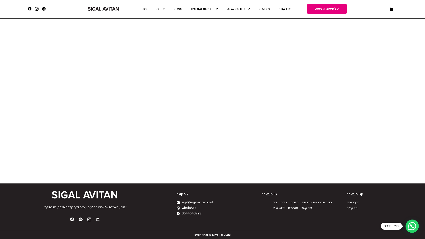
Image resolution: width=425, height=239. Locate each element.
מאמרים (264, 9)
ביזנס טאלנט (236, 9)
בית (145, 9)
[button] (412, 226)
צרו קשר (285, 9)
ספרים (178, 9)
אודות (160, 9)
